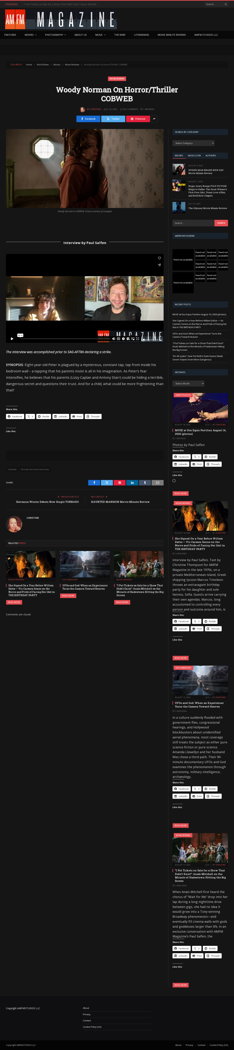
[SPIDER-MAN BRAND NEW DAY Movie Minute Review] (179, 169)
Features (10, 34)
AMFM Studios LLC (206, 34)
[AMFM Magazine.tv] (61, 19)
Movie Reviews (117, 78)
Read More (14, 602)
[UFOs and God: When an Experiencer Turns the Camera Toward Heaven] (84, 564)
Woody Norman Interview (35, 469)
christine (95, 109)
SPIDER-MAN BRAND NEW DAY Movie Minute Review (206, 172)
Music (99, 34)
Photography (54, 34)
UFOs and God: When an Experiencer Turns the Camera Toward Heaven (85, 587)
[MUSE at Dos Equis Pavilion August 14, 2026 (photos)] (200, 407)
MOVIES (179, 155)
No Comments (130, 109)
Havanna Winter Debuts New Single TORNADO (47, 501)
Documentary (70, 579)
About (86, 1008)
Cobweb (12, 469)
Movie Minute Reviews (172, 34)
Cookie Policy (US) (92, 1026)
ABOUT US (81, 34)
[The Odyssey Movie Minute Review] (179, 207)
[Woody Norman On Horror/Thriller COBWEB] (85, 168)
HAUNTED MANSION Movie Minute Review (120, 501)
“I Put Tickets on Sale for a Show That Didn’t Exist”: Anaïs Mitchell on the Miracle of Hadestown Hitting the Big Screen (62, 4)
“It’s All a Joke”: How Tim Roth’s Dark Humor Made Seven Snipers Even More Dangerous (198, 358)
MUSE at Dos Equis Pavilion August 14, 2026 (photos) (199, 314)
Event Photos (183, 395)
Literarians (141, 34)
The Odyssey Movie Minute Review (207, 208)
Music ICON (194, 155)
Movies (29, 34)
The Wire (119, 34)
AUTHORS (211, 155)
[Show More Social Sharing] (154, 119)
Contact (87, 1020)
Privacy (86, 1014)
